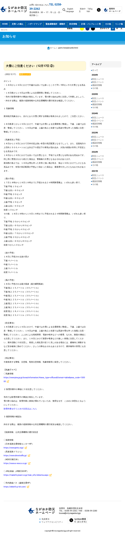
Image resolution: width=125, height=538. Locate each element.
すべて (95, 70)
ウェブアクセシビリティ (52, 522)
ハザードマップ (35, 24)
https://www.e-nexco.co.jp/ (15, 463)
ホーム (53, 48)
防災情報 (73, 24)
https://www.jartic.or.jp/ (14, 448)
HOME (5, 24)
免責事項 (45, 519)
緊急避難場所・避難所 (55, 24)
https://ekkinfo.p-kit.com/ (15, 487)
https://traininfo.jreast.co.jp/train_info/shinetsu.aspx (26, 475)
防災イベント (98, 82)
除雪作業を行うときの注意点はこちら (20, 409)
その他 (108, 24)
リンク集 (119, 24)
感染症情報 (97, 85)
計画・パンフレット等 (91, 24)
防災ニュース (98, 79)
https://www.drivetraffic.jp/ (15, 455)
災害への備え (18, 24)
